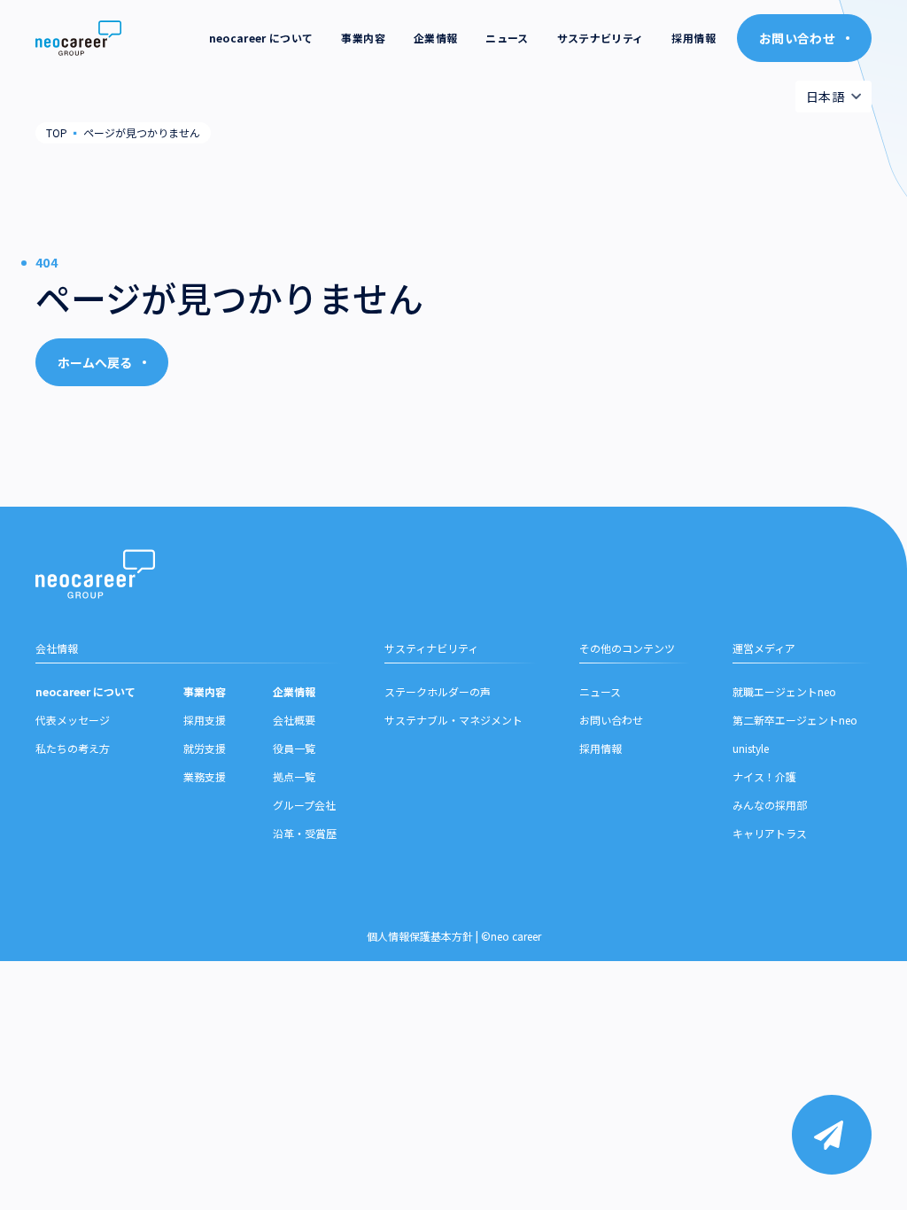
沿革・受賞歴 (305, 833)
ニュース (506, 37)
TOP (56, 132)
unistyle (751, 748)
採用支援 (204, 719)
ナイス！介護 (764, 776)
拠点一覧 (294, 776)
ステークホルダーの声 (437, 691)
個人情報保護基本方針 (420, 935)
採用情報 (693, 37)
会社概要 (294, 719)
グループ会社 (304, 804)
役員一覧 (294, 748)
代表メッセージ (72, 719)
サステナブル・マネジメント (453, 719)
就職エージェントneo (784, 691)
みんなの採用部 (770, 804)
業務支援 (204, 776)
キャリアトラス (770, 833)
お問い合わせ (611, 719)
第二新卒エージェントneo (795, 719)
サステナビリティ (600, 37)
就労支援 (204, 748)
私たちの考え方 (72, 748)
